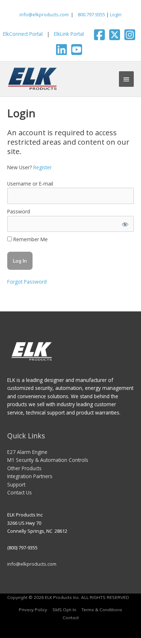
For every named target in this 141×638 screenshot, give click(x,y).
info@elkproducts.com (44, 14)
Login (115, 14)
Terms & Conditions (101, 609)
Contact (71, 617)
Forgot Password (27, 281)
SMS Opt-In (64, 609)
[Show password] (125, 224)
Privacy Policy (33, 609)
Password (18, 211)
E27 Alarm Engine (27, 451)
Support (16, 484)
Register (42, 167)
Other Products (24, 468)
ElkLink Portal (69, 33)
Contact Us (19, 492)
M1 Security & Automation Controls (47, 459)
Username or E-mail (30, 183)
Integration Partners (29, 476)
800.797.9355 (91, 14)
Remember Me (30, 239)
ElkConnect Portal (23, 33)
